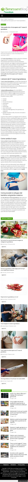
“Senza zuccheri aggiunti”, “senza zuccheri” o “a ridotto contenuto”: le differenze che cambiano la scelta (18, 446)
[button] (26, 15)
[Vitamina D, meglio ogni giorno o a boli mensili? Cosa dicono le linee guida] (5, 429)
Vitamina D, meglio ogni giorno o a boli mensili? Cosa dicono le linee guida (18, 429)
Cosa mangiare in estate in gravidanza (10, 323)
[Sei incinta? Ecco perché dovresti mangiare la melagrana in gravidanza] (14, 230)
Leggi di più (3, 246)
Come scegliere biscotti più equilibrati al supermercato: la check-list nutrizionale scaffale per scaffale (18, 404)
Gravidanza (3, 24)
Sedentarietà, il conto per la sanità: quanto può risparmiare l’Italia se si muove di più (18, 413)
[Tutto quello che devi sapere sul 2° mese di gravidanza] (14, 340)
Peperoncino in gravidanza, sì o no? (9, 297)
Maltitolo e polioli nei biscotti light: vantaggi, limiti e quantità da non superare (18, 421)
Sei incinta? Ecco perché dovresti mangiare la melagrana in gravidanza (12, 241)
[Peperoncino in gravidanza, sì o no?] (14, 286)
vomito (2, 157)
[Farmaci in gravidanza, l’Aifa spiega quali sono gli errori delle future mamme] (14, 258)
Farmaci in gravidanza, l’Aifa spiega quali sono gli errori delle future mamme (13, 269)
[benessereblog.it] (14, 10)
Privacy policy (21, 464)
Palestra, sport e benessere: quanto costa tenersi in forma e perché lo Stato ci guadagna (18, 437)
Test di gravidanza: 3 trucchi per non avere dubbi (13, 378)
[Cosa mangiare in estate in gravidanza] (14, 313)
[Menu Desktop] (2, 16)
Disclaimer (13, 464)
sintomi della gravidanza (7, 90)
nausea (24, 156)
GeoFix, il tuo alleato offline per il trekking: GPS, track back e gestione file (18, 395)
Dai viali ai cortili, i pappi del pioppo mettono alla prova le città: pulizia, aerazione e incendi (18, 454)
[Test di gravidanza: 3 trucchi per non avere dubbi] (14, 368)
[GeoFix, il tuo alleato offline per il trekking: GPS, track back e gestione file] (5, 395)
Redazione (6, 464)
